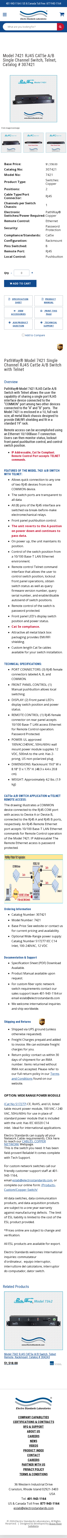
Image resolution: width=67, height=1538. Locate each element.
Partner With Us (33, 1464)
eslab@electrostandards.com (32, 1180)
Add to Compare (34, 335)
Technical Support (50, 324)
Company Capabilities (33, 1417)
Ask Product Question (20, 324)
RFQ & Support (33, 1427)
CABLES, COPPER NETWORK (25, 1142)
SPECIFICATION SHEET (20, 301)
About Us (33, 1431)
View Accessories (18, 312)
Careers (33, 1436)
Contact (33, 1455)
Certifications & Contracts (33, 1422)
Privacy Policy (33, 1469)
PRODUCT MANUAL (50, 301)
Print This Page (50, 312)
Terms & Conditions (33, 1474)
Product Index (33, 1450)
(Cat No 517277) (15, 1104)
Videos (33, 1445)
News (33, 1441)
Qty (6, 273)
